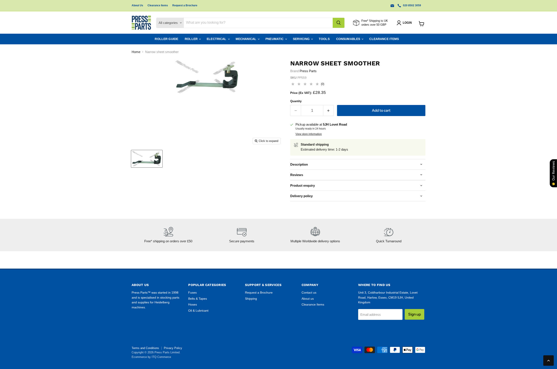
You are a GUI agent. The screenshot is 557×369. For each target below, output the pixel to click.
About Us (137, 5)
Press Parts (308, 71)
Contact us (309, 292)
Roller (191, 39)
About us (308, 298)
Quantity (296, 101)
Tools (324, 39)
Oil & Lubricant (198, 310)
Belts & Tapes (197, 298)
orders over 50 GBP (373, 24)
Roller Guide (166, 39)
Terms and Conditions (145, 348)
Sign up (414, 314)
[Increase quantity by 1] (328, 110)
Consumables (348, 39)
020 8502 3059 (411, 5)
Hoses (192, 304)
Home (136, 52)
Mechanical (246, 39)
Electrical (217, 39)
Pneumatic (274, 39)
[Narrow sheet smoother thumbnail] (146, 158)
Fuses (192, 292)
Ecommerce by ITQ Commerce (151, 357)
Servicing (301, 39)
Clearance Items (158, 5)
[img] (305, 84)
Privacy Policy (173, 348)
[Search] (338, 23)
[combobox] (258, 23)
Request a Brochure (184, 5)
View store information (308, 134)
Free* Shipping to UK (374, 20)
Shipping (251, 298)
